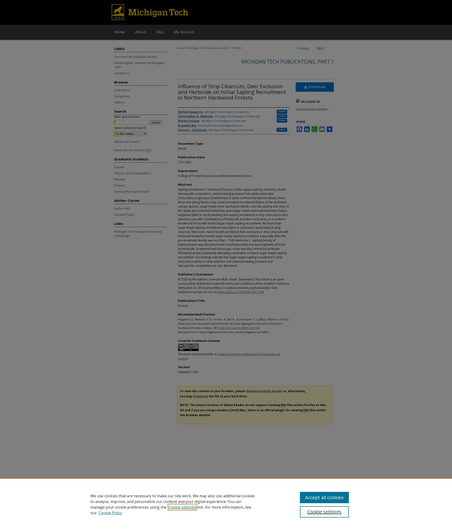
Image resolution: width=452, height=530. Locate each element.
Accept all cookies (324, 497)
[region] (226, 504)
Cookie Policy (110, 512)
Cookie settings (182, 507)
